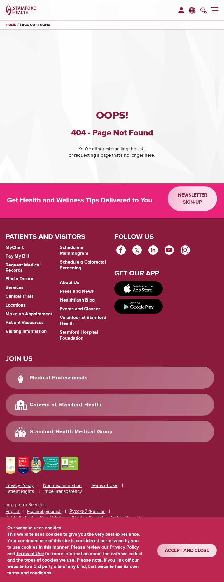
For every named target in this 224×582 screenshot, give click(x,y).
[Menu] (214, 11)
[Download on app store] (138, 288)
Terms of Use (104, 485)
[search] (203, 11)
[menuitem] (181, 11)
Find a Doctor (20, 279)
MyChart (15, 247)
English (13, 511)
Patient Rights (20, 491)
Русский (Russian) (88, 511)
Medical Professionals (59, 378)
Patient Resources (25, 323)
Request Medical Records (23, 268)
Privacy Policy (20, 485)
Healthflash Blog (77, 300)
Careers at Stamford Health (66, 405)
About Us (69, 282)
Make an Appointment (29, 314)
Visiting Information (26, 331)
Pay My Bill (17, 256)
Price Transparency (62, 491)
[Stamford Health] (21, 10)
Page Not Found (35, 25)
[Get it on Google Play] (138, 306)
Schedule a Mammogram (74, 250)
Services (15, 287)
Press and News (77, 291)
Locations (16, 305)
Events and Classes (80, 309)
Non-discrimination (62, 485)
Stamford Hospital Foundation (79, 335)
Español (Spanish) (45, 511)
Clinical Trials (20, 296)
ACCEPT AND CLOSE (187, 550)
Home (11, 25)
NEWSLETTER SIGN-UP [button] (192, 198)
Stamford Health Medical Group (71, 431)
